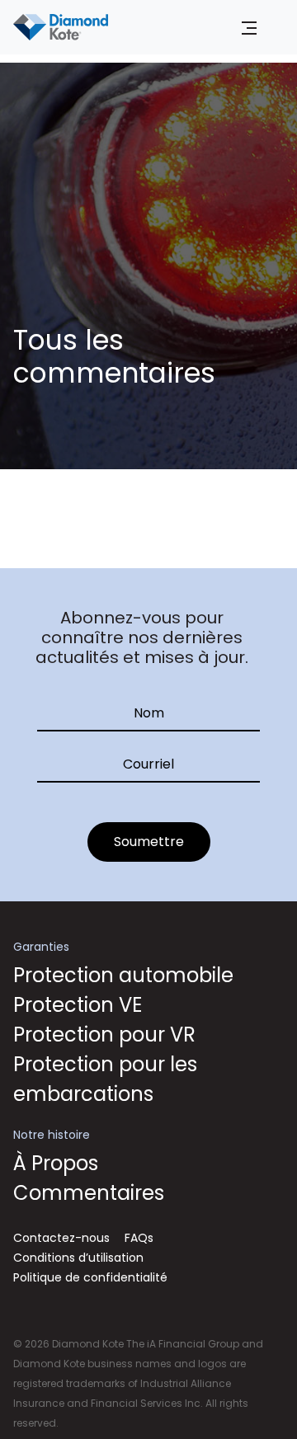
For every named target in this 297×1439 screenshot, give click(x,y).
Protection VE (77, 1004)
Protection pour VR (104, 1034)
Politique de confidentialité (90, 1277)
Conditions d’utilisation (78, 1257)
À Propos (55, 1163)
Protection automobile (123, 975)
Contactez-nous (61, 1238)
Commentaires (88, 1192)
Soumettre (149, 841)
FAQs (139, 1238)
